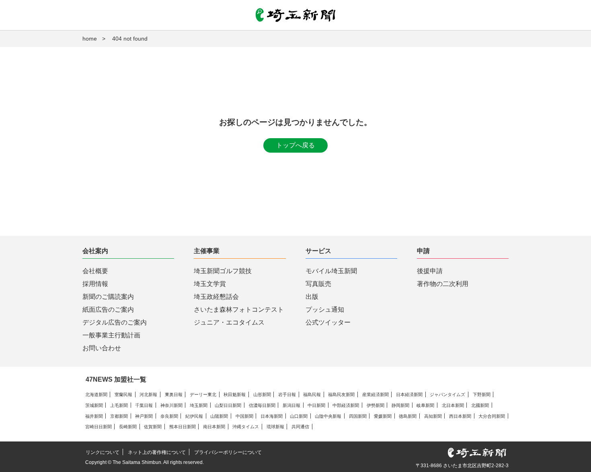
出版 (312, 296)
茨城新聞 (94, 405)
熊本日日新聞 (182, 426)
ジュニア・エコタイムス (229, 322)
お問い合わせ (101, 348)
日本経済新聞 (409, 394)
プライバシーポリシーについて (228, 452)
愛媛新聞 (383, 416)
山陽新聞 (219, 416)
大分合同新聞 (491, 416)
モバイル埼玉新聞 (331, 271)
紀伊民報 (194, 416)
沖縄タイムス (245, 426)
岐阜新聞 (425, 405)
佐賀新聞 (153, 426)
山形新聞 (262, 394)
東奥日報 (174, 394)
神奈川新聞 (171, 405)
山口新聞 (299, 416)
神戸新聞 (144, 416)
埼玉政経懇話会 (216, 296)
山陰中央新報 (328, 416)
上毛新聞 (119, 405)
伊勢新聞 (375, 405)
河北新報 (148, 394)
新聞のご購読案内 (108, 296)
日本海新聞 (272, 416)
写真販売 (318, 283)
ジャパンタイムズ (447, 394)
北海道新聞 (96, 394)
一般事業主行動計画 (111, 335)
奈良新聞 (169, 416)
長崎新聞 (128, 426)
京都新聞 (119, 416)
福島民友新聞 (341, 394)
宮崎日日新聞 (98, 426)
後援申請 (430, 271)
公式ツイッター (328, 322)
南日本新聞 (214, 426)
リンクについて (102, 452)
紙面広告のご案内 (108, 309)
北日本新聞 (453, 405)
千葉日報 (144, 405)
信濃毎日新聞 (262, 405)
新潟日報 (291, 405)
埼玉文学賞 (210, 283)
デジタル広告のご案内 (114, 322)
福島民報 (312, 394)
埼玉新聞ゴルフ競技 (223, 271)
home (89, 38)
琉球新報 (275, 426)
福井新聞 (94, 416)
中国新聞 (244, 416)
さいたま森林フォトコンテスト (239, 309)
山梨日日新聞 (228, 405)
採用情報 (95, 283)
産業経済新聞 (375, 394)
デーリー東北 (203, 394)
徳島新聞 (408, 416)
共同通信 (300, 426)
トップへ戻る (295, 145)
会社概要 (95, 271)
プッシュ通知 (325, 309)
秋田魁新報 (235, 394)
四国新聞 (358, 416)
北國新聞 (480, 405)
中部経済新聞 (345, 405)
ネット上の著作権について (157, 452)
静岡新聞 (400, 405)
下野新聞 (481, 394)
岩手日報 (287, 394)
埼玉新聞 (198, 405)
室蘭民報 (123, 394)
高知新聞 (433, 416)
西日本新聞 (460, 416)
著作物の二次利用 (442, 283)
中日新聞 (316, 405)
